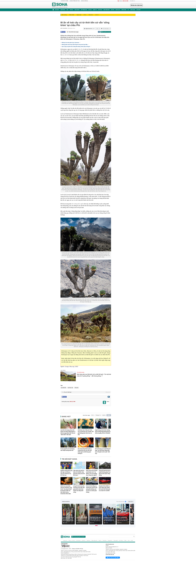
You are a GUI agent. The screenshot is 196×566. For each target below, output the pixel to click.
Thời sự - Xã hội (72, 540)
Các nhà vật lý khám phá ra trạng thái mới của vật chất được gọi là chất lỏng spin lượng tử (85, 451)
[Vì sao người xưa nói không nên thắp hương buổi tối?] (68, 442)
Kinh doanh (77, 9)
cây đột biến (66, 54)
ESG (67, 9)
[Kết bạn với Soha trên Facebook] (104, 402)
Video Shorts (66, 501)
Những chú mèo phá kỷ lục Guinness (70, 42)
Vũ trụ (85, 14)
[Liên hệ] (109, 397)
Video (125, 540)
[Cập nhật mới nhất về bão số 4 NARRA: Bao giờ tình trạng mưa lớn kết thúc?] (79, 465)
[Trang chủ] (60, 5)
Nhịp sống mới (106, 9)
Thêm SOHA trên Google (73, 31)
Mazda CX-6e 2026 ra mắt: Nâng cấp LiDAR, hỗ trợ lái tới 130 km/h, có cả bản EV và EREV (104, 488)
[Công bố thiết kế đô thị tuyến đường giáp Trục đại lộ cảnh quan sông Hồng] (105, 465)
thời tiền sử (77, 60)
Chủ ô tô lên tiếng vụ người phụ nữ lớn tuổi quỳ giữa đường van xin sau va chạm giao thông (91, 489)
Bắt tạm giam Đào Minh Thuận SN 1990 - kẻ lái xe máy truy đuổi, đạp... (81, 519)
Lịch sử (96, 14)
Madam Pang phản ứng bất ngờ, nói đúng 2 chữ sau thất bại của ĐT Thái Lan (66, 473)
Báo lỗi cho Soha (106, 31)
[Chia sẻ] (62, 32)
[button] (96, 525)
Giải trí (112, 9)
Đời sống (138, 9)
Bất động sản (84, 9)
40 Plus (90, 9)
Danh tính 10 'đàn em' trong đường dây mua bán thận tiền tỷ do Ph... (109, 519)
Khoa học (91, 14)
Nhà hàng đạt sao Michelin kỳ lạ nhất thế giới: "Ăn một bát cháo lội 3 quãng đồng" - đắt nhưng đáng (94, 375)
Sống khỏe (124, 9)
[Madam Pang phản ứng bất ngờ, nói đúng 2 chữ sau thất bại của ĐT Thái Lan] (66, 465)
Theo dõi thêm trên (120, 501)
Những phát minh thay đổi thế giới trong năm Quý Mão (75, 44)
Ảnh (129, 540)
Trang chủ (65, 540)
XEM (109, 415)
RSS (132, 540)
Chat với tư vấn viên (113, 557)
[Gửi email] (99, 32)
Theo (86, 392)
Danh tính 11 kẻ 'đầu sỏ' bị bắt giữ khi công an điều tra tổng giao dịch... (68, 519)
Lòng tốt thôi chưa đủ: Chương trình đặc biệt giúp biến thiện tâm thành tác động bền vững (79, 489)
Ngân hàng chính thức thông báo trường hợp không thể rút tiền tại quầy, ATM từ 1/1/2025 (102, 431)
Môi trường (64, 14)
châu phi (76, 387)
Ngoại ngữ (79, 14)
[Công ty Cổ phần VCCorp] (79, 545)
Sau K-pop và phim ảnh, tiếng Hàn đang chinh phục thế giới (76, 46)
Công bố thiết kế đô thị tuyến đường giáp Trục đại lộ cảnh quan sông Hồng (105, 473)
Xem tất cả (130, 501)
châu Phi (80, 49)
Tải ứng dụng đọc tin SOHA (79, 536)
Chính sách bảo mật (110, 554)
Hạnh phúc (62, 9)
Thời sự (71, 9)
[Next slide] (132, 515)
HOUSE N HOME (65, 0)
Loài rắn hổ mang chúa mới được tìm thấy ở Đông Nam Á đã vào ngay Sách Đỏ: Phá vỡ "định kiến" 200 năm (67, 432)
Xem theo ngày (86, 415)
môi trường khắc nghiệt (77, 203)
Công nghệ (132, 9)
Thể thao (100, 9)
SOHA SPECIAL (85, 0)
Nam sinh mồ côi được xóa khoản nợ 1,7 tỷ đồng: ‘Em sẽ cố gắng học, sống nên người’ (92, 473)
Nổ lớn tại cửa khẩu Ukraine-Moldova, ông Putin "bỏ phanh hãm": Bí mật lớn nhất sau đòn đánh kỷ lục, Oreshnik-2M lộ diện (66, 489)
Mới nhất (57, 9)
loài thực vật (66, 60)
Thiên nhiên (71, 14)
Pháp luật (118, 9)
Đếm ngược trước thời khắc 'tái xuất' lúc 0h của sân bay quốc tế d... (95, 519)
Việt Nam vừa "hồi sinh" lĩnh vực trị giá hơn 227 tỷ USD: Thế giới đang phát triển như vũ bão (85, 432)
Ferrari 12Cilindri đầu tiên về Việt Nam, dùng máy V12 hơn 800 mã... (122, 519)
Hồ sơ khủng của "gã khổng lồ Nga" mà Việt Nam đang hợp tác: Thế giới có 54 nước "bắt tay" (102, 451)
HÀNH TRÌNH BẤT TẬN (75, 0)
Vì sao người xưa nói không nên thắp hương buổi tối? (67, 449)
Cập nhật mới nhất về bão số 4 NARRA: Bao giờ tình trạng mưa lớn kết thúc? (79, 473)
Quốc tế (95, 9)
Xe (128, 9)
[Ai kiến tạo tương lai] (136, 5)
